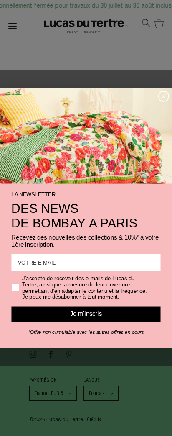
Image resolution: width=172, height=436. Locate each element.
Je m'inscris (86, 314)
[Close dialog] (163, 96)
